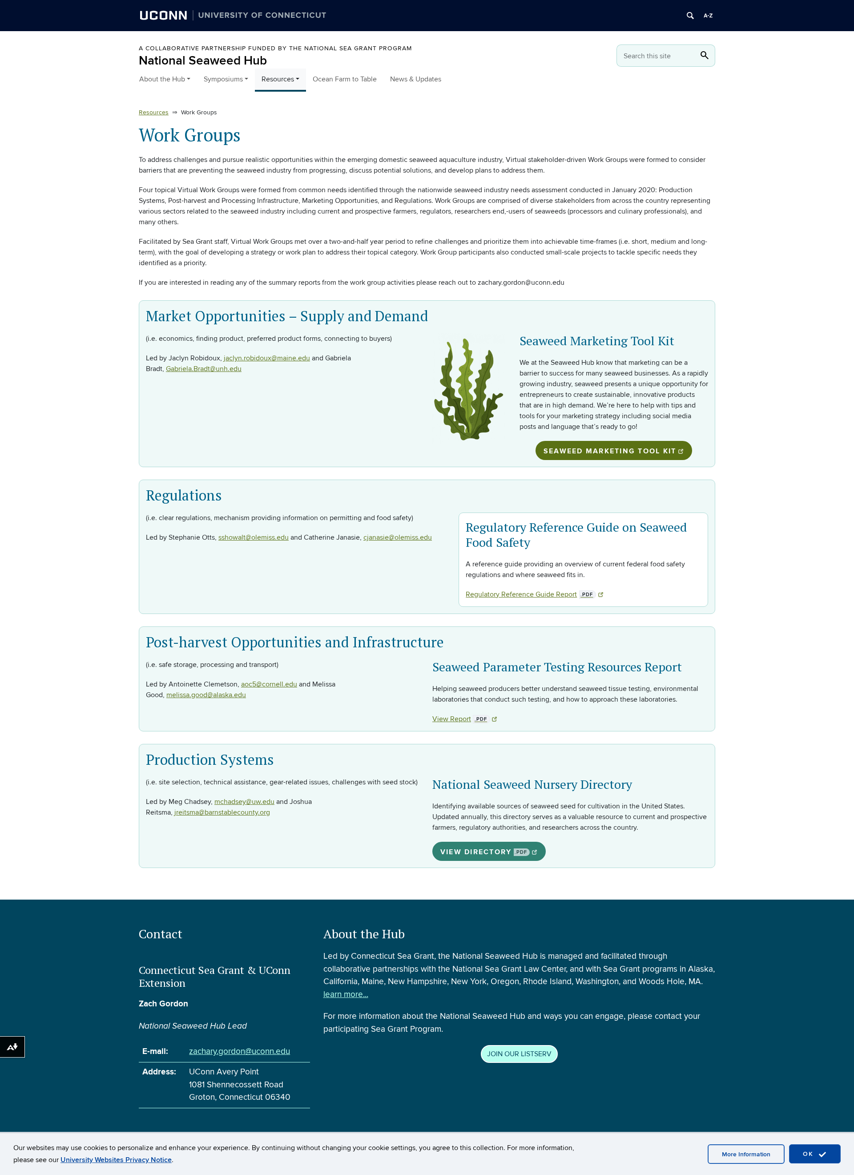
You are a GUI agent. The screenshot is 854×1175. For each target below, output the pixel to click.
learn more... (345, 994)
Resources (154, 112)
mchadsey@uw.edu (244, 801)
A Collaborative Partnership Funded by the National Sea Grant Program (275, 48)
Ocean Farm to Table (345, 79)
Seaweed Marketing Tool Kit (610, 451)
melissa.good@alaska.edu (206, 694)
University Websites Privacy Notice (116, 1159)
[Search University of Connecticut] (690, 15)
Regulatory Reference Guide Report (529, 594)
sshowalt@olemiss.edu (253, 537)
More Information (746, 1154)
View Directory (484, 852)
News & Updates (415, 79)
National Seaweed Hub (203, 60)
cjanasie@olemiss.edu (397, 537)
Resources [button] (278, 79)
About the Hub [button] (162, 79)
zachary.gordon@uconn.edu (239, 1051)
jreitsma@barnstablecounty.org (222, 812)
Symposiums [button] (223, 79)
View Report (459, 719)
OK (809, 1154)
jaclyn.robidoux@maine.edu (267, 358)
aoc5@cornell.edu (269, 684)
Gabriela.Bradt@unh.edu (204, 368)
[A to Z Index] (708, 15)
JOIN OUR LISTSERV (519, 1054)
